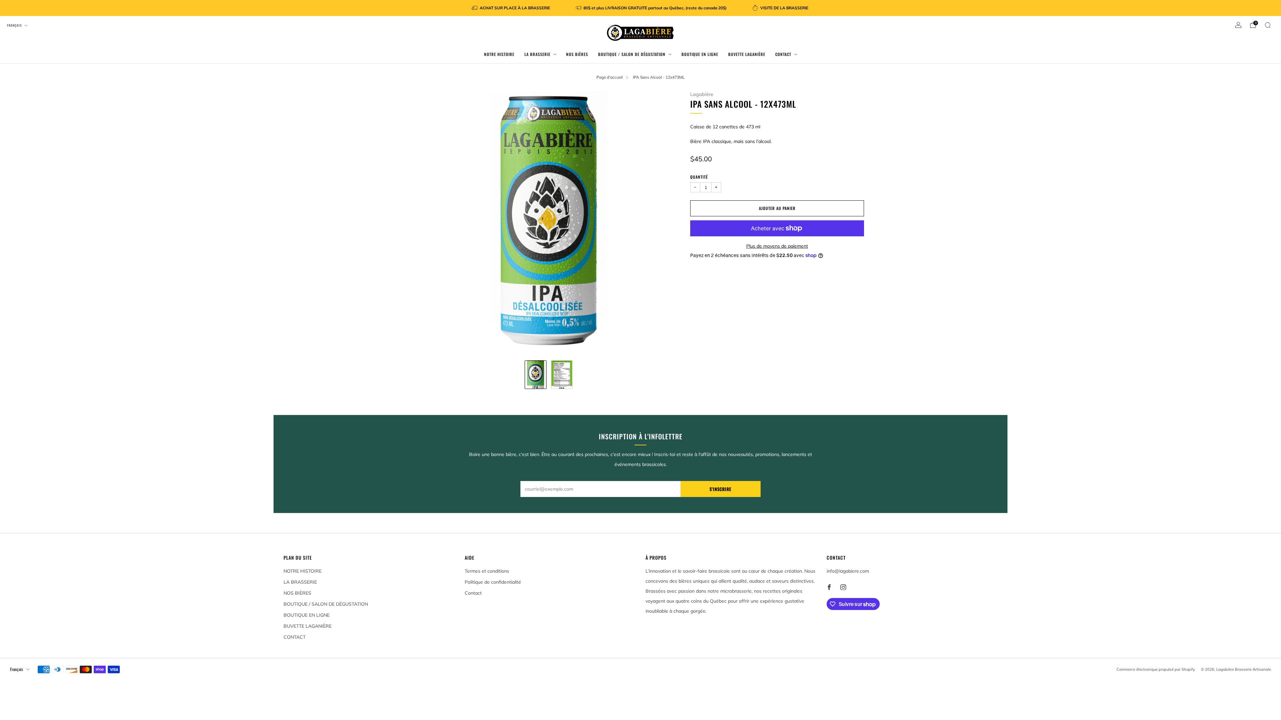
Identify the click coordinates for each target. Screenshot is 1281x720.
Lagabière (701, 94)
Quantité (699, 177)
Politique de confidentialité (493, 582)
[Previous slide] (430, 223)
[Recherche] (1267, 25)
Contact (473, 593)
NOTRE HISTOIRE (499, 54)
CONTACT (783, 54)
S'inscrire (721, 489)
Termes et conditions (487, 571)
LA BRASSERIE (537, 54)
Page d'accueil (609, 77)
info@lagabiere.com (848, 571)
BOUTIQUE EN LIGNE (700, 54)
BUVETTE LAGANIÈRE (746, 54)
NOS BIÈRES (577, 54)
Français (14, 25)
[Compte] (1238, 25)
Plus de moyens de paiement (777, 246)
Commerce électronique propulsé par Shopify (1156, 669)
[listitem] (511, 8)
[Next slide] (667, 223)
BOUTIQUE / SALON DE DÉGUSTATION (632, 54)
